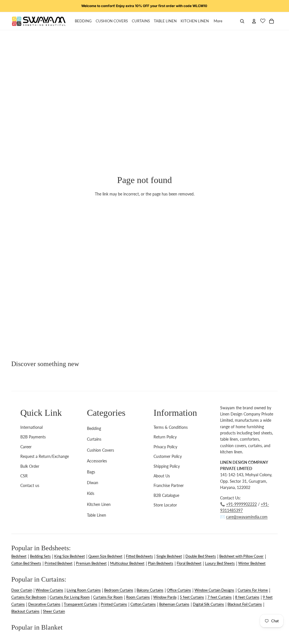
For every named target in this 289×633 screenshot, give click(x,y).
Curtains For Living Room (70, 597)
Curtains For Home (253, 590)
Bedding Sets (40, 556)
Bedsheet (19, 556)
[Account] (254, 21)
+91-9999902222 (241, 504)
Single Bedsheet (169, 556)
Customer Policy (168, 456)
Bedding (94, 428)
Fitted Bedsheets (139, 556)
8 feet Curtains (247, 597)
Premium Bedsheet (91, 563)
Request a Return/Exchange (44, 456)
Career (26, 446)
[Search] (242, 21)
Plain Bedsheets (160, 563)
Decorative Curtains (44, 604)
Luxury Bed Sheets (220, 563)
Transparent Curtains (80, 604)
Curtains (94, 439)
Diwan (92, 482)
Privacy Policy (165, 446)
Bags (91, 471)
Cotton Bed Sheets (26, 563)
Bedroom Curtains (118, 590)
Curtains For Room (108, 597)
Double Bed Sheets (200, 556)
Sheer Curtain (54, 611)
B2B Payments (33, 436)
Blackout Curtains (25, 611)
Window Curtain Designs (214, 590)
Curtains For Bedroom (28, 597)
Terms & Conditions (171, 427)
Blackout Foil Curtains (244, 604)
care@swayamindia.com (247, 516)
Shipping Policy (167, 466)
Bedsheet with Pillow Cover (241, 556)
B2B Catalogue (166, 495)
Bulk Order (29, 466)
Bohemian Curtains (174, 604)
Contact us (29, 485)
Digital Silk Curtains (208, 604)
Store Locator (165, 505)
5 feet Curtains (192, 597)
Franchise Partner (169, 485)
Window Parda (164, 597)
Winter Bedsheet (252, 563)
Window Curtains (49, 590)
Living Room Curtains (84, 590)
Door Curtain (21, 590)
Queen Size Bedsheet (105, 556)
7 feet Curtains (219, 597)
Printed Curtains (114, 604)
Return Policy (165, 436)
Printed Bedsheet (59, 563)
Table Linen (96, 515)
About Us (162, 475)
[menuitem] (218, 21)
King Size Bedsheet (69, 556)
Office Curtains (179, 590)
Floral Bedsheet (189, 563)
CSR (24, 475)
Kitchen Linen (99, 504)
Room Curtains (138, 597)
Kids (90, 493)
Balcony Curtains (150, 590)
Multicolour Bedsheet (127, 563)
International (31, 427)
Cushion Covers (100, 450)
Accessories (97, 460)
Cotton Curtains (143, 604)
